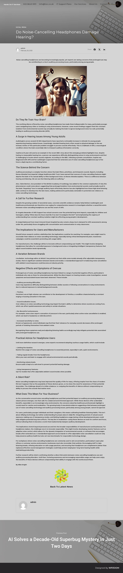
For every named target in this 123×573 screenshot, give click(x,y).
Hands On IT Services (12, 4)
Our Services (80, 4)
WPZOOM (114, 568)
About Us (93, 4)
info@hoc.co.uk (46, 4)
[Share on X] (99, 49)
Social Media (21, 27)
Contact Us (105, 4)
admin (23, 48)
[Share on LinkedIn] (104, 49)
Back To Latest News (61, 487)
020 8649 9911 (29, 4)
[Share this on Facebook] (95, 49)
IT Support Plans (64, 4)
